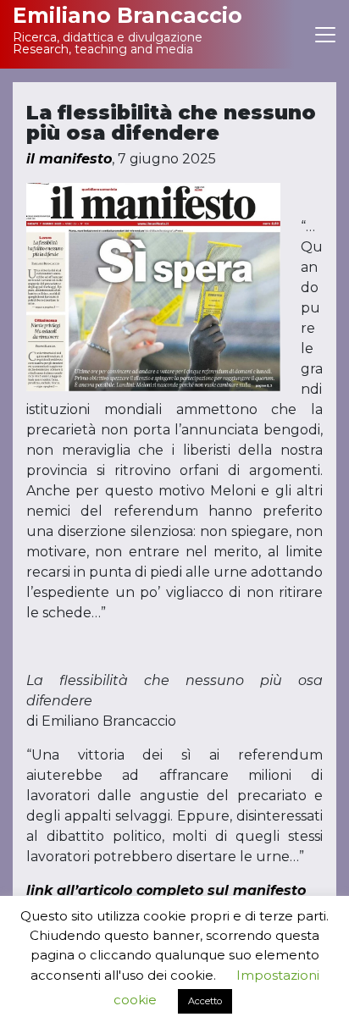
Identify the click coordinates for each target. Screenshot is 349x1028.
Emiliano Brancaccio (127, 15)
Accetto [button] (205, 1001)
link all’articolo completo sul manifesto (166, 890)
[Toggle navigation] (325, 34)
